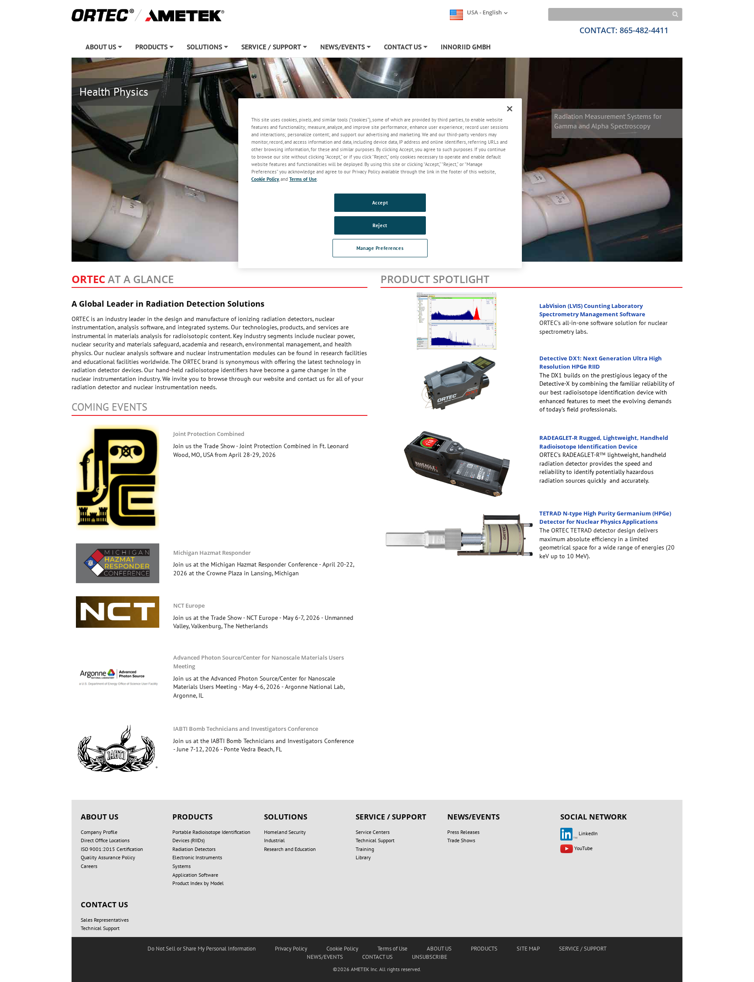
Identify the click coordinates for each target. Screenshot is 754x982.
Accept (380, 202)
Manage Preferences (380, 248)
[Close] (509, 108)
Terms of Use (303, 179)
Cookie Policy (265, 179)
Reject (380, 225)
